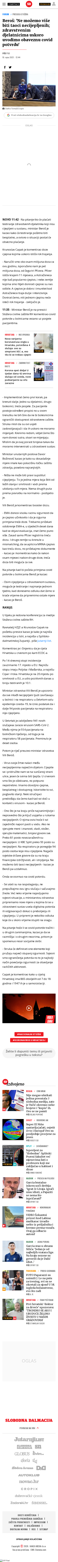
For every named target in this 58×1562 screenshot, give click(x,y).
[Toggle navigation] (4, 4)
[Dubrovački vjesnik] (29, 1495)
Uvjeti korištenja (27, 1515)
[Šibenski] (39, 1503)
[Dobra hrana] (23, 1467)
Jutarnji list (44, 641)
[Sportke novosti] (38, 1446)
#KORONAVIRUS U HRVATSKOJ (29, 1040)
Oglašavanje (33, 1525)
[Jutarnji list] (29, 1439)
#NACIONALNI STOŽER (29, 1034)
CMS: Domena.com (38, 1549)
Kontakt (18, 1525)
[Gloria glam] (35, 1460)
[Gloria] (25, 1460)
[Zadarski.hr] (19, 1503)
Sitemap (43, 1529)
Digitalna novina (19, 1529)
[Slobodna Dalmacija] (29, 4)
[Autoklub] (29, 1474)
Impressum (39, 1522)
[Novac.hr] (29, 1481)
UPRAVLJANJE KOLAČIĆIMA (29, 1539)
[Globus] (22, 1453)
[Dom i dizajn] (41, 1467)
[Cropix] (29, 1488)
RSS (34, 1529)
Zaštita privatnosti (19, 1522)
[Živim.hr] (38, 1453)
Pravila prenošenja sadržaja (27, 1518)
